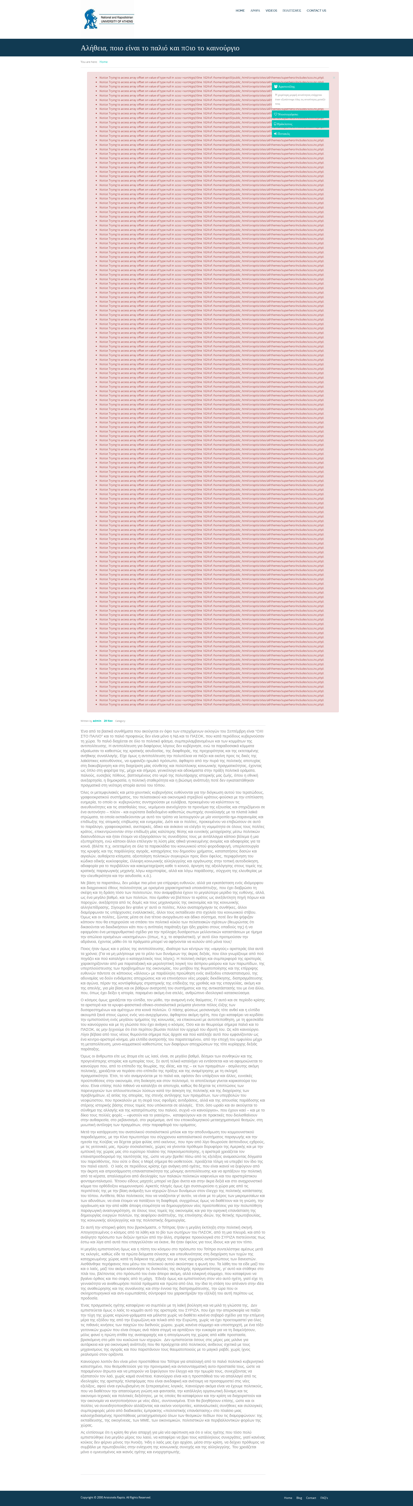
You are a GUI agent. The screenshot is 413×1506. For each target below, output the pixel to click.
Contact (311, 1498)
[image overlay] (173, 394)
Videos (271, 10)
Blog (299, 1498)
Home (240, 10)
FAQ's (324, 1498)
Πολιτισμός (292, 10)
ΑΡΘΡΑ (255, 10)
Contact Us (316, 10)
